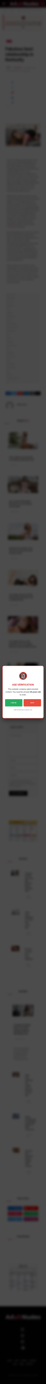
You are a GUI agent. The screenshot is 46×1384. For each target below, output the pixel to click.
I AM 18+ (14, 703)
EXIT (32, 703)
